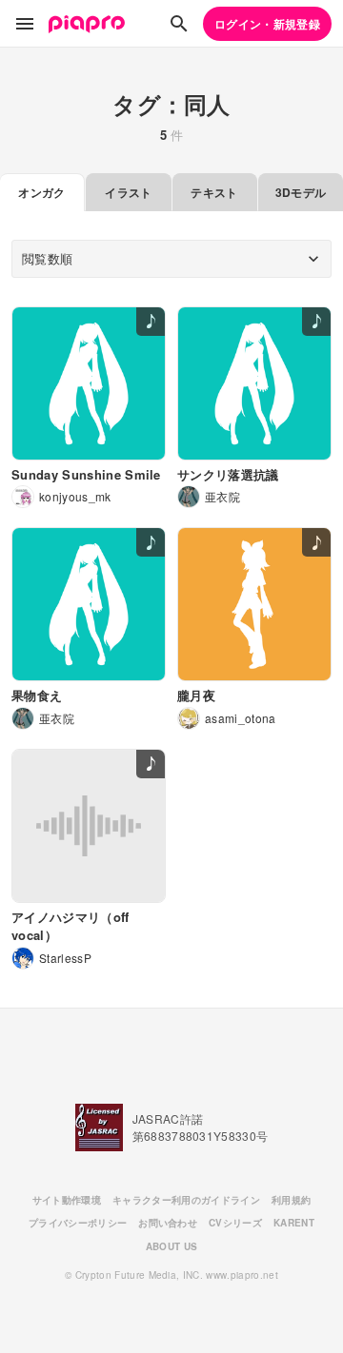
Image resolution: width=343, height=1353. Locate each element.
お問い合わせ (167, 1222)
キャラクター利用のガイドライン (186, 1199)
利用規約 (291, 1199)
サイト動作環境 (66, 1199)
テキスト (214, 192)
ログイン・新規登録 (267, 23)
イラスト (128, 192)
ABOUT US (172, 1246)
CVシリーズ (235, 1222)
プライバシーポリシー (78, 1222)
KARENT (293, 1222)
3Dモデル (301, 192)
